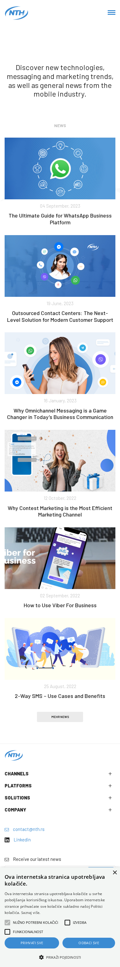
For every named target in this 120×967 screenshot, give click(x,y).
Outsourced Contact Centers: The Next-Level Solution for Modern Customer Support (60, 316)
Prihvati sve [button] (32, 942)
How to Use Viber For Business (60, 605)
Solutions (17, 797)
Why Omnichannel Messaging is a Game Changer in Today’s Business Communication (60, 414)
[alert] (60, 917)
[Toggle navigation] (111, 13)
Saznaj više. (31, 912)
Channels (17, 773)
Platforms (18, 785)
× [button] (114, 872)
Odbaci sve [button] (88, 942)
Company (15, 809)
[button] (60, 957)
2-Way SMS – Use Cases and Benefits (60, 695)
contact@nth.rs (28, 829)
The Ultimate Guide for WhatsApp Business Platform (60, 219)
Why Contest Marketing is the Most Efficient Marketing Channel (60, 511)
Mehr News (60, 717)
